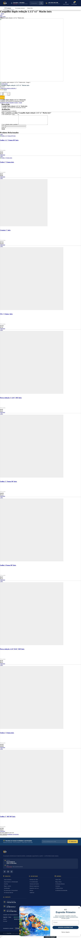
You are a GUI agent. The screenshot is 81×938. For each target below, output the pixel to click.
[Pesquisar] (41, 3)
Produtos (8, 8)
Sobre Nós (30, 8)
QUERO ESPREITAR (65, 927)
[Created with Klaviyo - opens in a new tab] (50, 937)
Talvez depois (66, 932)
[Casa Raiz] (5, 3)
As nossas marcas (20, 8)
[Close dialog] (79, 908)
